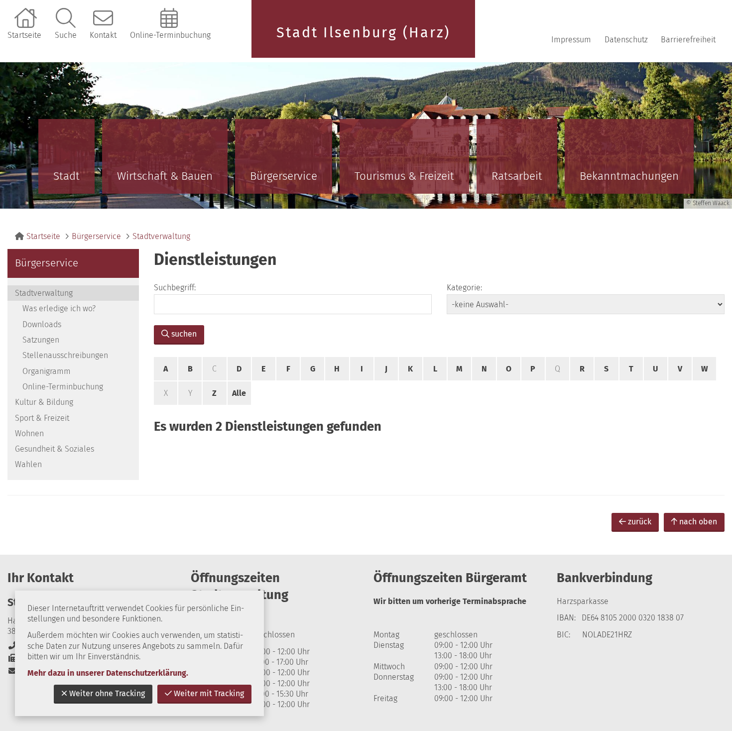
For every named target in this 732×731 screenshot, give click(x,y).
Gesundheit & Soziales (54, 449)
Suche (66, 35)
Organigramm (46, 371)
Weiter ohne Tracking (107, 693)
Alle (239, 393)
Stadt (66, 176)
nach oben (698, 521)
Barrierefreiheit (688, 39)
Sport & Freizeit (42, 418)
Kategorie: (464, 287)
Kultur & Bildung (44, 402)
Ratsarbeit (516, 176)
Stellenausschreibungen (65, 355)
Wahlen (28, 464)
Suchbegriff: (175, 287)
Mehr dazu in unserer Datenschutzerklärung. (107, 673)
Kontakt (103, 35)
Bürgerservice (283, 176)
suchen (184, 334)
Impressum (571, 39)
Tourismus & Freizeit (404, 176)
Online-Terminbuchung (170, 35)
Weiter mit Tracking (209, 693)
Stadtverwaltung (161, 236)
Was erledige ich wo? (59, 308)
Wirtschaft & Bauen (165, 176)
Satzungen (40, 340)
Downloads (41, 324)
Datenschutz (626, 39)
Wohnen (29, 433)
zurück (639, 521)
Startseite (24, 35)
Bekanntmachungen (629, 176)
